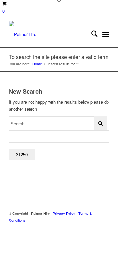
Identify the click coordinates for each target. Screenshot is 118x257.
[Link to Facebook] (104, 227)
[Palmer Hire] (49, 34)
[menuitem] (91, 34)
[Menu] (105, 34)
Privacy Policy (64, 213)
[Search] (91, 34)
